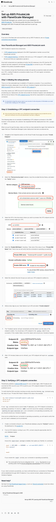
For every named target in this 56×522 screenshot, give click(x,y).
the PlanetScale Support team (18, 484)
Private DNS (29, 64)
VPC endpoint (30, 87)
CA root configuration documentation (30, 463)
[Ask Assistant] (52, 398)
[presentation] (29, 448)
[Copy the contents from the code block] (50, 398)
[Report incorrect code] (48, 398)
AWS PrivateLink (6, 22)
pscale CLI (20, 426)
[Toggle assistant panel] (51, 2)
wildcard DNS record (20, 384)
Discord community (38, 484)
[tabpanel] (29, 453)
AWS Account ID (5, 87)
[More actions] (54, 2)
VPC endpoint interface (11, 57)
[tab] (6, 436)
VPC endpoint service (11, 52)
